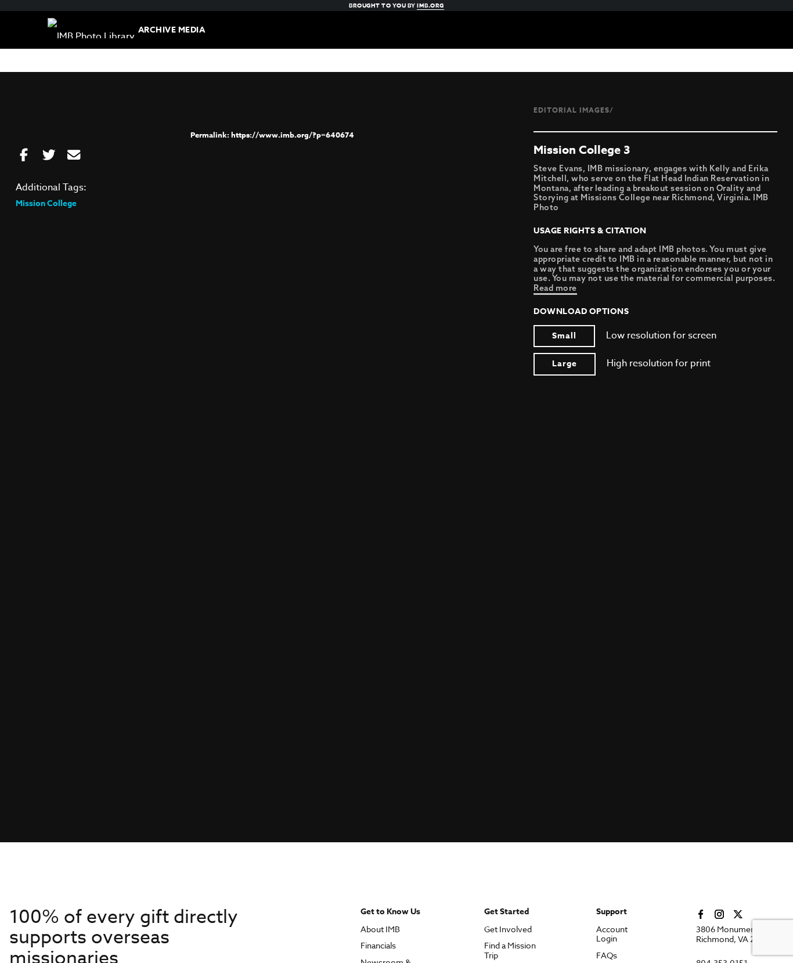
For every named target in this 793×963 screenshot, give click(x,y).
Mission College (46, 203)
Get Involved (508, 930)
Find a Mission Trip (510, 951)
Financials (378, 946)
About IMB (380, 930)
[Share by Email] (74, 155)
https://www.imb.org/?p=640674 (292, 134)
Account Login (612, 934)
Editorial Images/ (574, 110)
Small (564, 336)
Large (564, 364)
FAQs (606, 956)
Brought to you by (396, 5)
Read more (555, 288)
